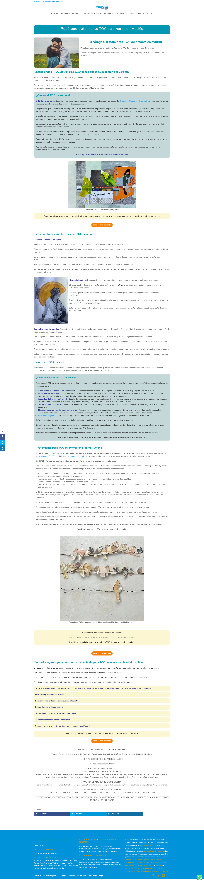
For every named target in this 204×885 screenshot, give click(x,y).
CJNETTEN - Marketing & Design (90, 876)
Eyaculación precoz (146, 865)
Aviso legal (129, 871)
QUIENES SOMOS (92, 13)
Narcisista (159, 865)
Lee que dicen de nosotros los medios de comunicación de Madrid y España (102, 637)
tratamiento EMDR (45, 456)
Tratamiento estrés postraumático (152, 863)
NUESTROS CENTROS (114, 13)
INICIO (54, 13)
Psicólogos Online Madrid (56, 876)
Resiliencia (129, 868)
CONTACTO (142, 13)
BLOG (131, 13)
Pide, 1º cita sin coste (102, 225)
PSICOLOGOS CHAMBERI (43, 850)
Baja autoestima (131, 865)
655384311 (38, 1)
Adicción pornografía (154, 868)
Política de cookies (160, 871)
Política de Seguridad (142, 871)
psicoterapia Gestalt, (76, 456)
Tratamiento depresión (152, 860)
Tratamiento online (148, 845)
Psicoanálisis (140, 868)
